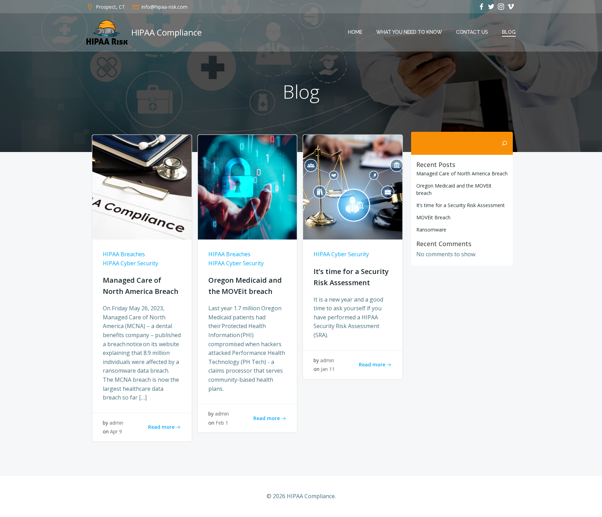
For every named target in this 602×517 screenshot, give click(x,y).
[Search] (504, 143)
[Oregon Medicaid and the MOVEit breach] (247, 186)
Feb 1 (222, 422)
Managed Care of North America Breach (462, 173)
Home (355, 32)
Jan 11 (328, 369)
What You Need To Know (409, 32)
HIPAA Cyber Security (130, 263)
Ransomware (431, 229)
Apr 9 (116, 431)
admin (116, 422)
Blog (509, 32)
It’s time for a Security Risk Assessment (460, 205)
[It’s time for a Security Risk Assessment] (352, 186)
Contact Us (472, 32)
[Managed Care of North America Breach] (142, 186)
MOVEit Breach (433, 217)
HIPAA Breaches (124, 254)
